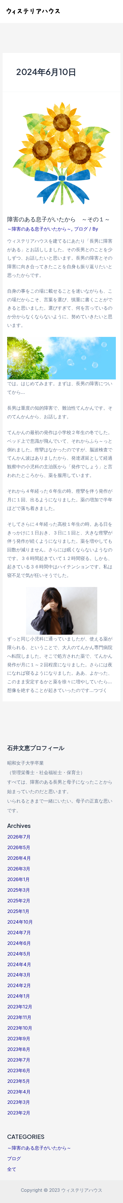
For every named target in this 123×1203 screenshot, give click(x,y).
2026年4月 (19, 858)
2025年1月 (18, 911)
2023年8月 (18, 1049)
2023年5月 (18, 1081)
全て (11, 1169)
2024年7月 (19, 932)
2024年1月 (18, 996)
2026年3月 (18, 869)
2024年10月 (20, 922)
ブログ (81, 229)
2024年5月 (19, 954)
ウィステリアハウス (33, 11)
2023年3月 (18, 1102)
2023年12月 (19, 1007)
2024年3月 (19, 975)
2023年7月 (18, 1060)
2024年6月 (19, 943)
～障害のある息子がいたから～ (39, 229)
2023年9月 (18, 1038)
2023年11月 (19, 1017)
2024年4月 (19, 964)
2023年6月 (18, 1070)
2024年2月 (19, 985)
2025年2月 (18, 900)
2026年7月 (19, 837)
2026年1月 (18, 879)
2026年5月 (18, 847)
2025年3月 (18, 890)
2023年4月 (19, 1092)
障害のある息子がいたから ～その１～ (58, 218)
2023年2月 (18, 1113)
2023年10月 (19, 1028)
